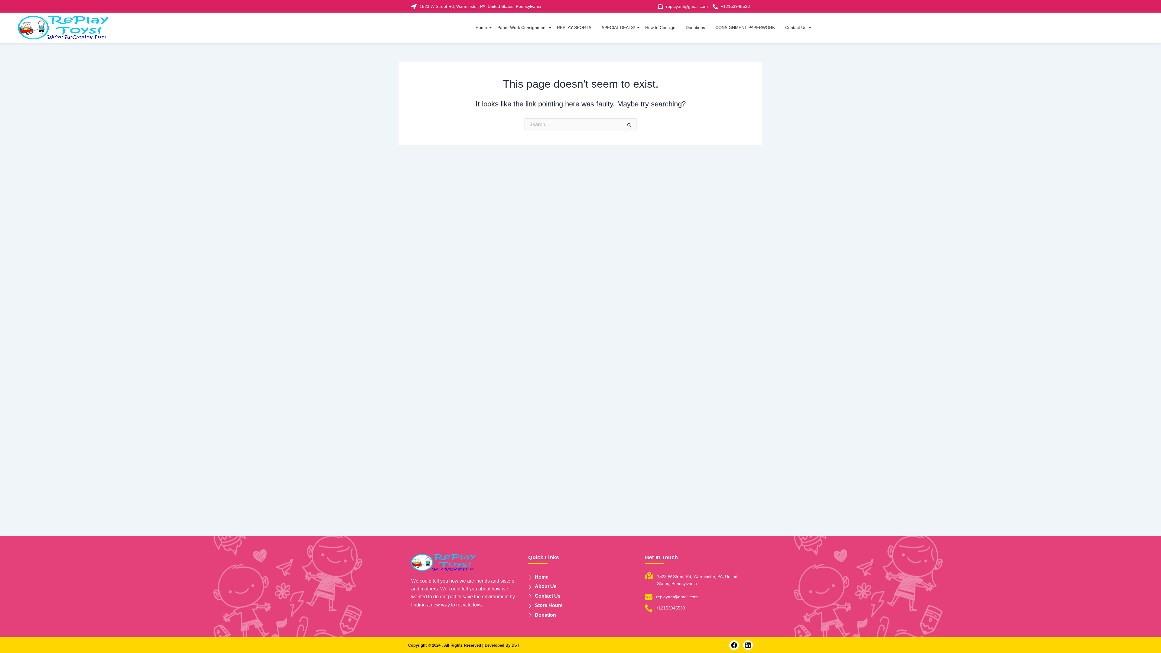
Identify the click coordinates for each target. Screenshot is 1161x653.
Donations (695, 27)
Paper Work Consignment (522, 27)
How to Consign (660, 27)
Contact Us (795, 27)
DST (515, 645)
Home (481, 27)
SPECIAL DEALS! (618, 27)
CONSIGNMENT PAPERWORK (745, 27)
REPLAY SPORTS (574, 27)
